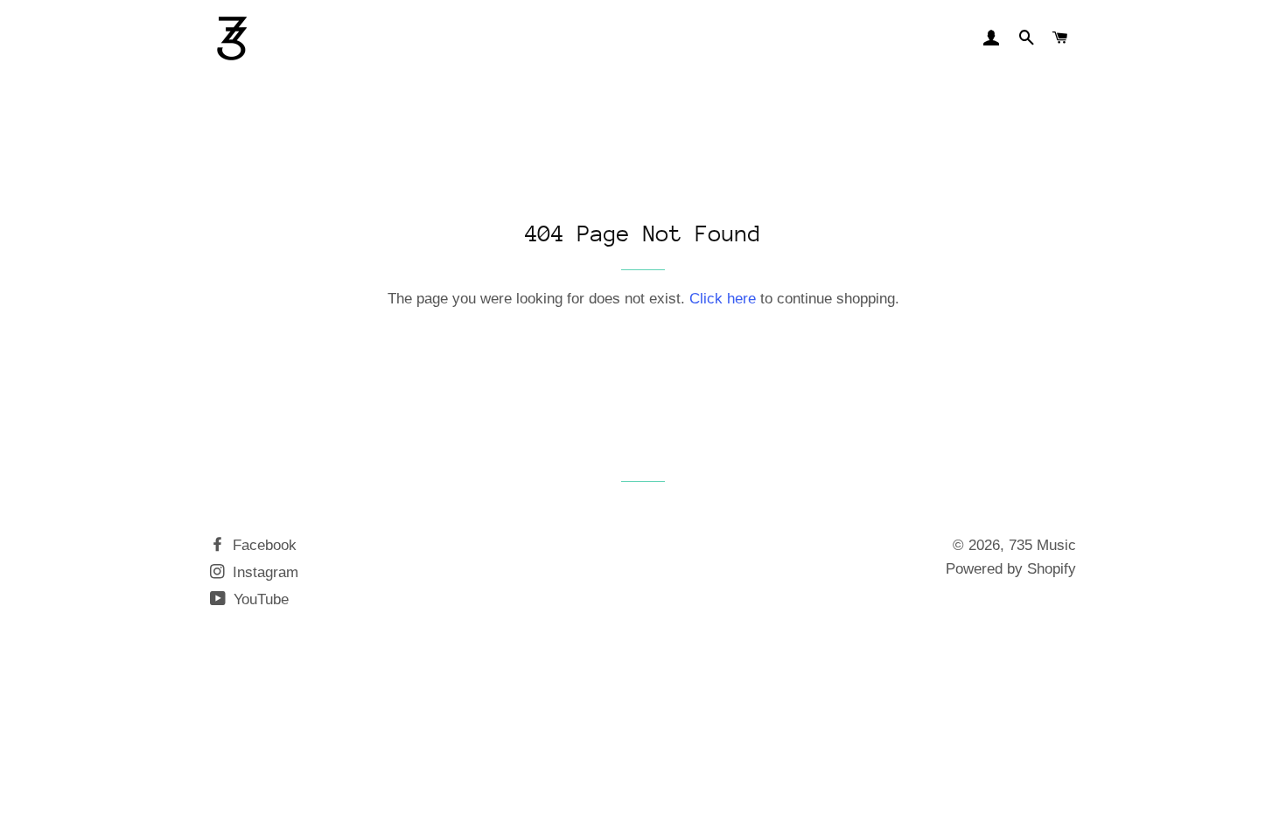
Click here (722, 298)
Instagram (263, 572)
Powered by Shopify (1011, 569)
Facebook (262, 545)
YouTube (259, 599)
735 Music (1042, 545)
